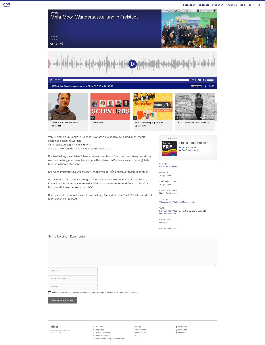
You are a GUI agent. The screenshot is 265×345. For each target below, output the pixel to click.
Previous (49, 112)
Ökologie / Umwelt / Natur (184, 202)
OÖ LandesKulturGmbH (195, 211)
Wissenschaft (165, 202)
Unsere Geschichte (102, 333)
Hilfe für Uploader (102, 336)
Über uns (98, 327)
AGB (138, 336)
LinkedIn (181, 333)
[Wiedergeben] (51, 80)
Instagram (182, 330)
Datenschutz (141, 333)
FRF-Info (54, 39)
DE (250, 5)
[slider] (126, 80)
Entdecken (189, 5)
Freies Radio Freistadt (168, 167)
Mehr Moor (173, 211)
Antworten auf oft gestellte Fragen (109, 339)
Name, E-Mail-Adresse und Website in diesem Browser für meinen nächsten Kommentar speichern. (95, 293)
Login (243, 5)
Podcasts (203, 5)
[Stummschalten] (204, 80)
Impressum (141, 330)
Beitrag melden (167, 228)
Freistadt (163, 211)
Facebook (182, 327)
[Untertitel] (199, 80)
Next (215, 112)
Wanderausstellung (167, 214)
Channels (231, 5)
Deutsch (163, 223)
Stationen (217, 5)
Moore (181, 211)
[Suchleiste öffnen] (258, 5)
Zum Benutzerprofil (189, 150)
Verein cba (99, 330)
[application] (132, 80)
